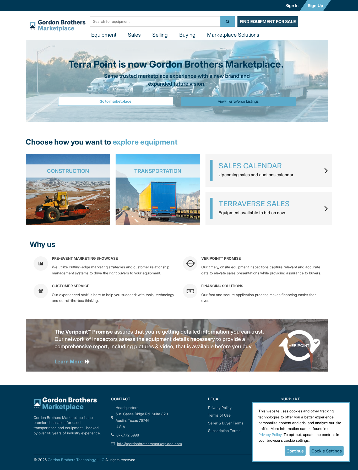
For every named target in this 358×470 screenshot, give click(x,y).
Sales (134, 35)
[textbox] (155, 21)
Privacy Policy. (270, 434)
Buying (187, 35)
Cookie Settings (326, 451)
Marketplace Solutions (233, 35)
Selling (160, 35)
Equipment (103, 35)
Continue (295, 451)
